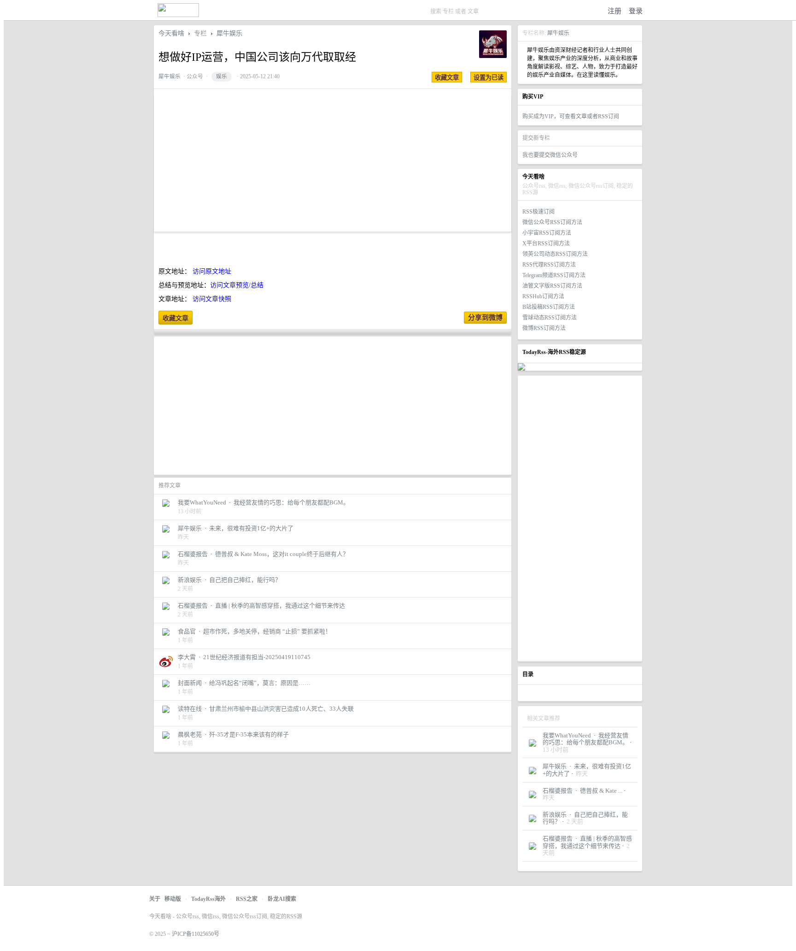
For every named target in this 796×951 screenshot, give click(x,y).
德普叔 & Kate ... (601, 790)
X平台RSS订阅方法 (546, 243)
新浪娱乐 (555, 814)
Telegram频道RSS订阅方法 (553, 275)
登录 (636, 11)
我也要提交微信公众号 (550, 155)
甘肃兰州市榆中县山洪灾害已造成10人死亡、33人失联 (281, 708)
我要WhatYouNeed (567, 735)
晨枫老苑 (190, 734)
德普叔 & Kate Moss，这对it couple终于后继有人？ (282, 554)
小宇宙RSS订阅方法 (546, 233)
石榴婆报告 (558, 790)
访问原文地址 (212, 271)
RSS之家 (247, 899)
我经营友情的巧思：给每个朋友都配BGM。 (585, 739)
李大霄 (187, 657)
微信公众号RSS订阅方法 (552, 222)
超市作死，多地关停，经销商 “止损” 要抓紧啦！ (267, 631)
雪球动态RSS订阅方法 (549, 317)
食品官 (187, 631)
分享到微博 (485, 317)
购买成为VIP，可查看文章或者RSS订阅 (570, 116)
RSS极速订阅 (538, 212)
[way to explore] (178, 14)
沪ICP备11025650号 (195, 934)
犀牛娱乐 (558, 33)
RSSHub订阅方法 (543, 296)
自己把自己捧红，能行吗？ (245, 579)
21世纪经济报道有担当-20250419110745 (256, 657)
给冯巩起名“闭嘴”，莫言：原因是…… (259, 682)
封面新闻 (190, 682)
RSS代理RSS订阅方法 (549, 264)
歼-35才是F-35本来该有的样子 (249, 734)
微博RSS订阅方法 (544, 328)
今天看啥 (171, 33)
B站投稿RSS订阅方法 (548, 307)
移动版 (172, 899)
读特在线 (190, 708)
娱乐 (221, 77)
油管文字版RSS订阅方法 (552, 286)
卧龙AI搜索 (282, 899)
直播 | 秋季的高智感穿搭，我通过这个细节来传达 (587, 842)
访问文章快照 (212, 299)
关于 (154, 899)
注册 (614, 11)
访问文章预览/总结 (236, 285)
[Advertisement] (580, 518)
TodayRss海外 (208, 899)
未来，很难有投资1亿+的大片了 (251, 528)
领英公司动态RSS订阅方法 (555, 254)
